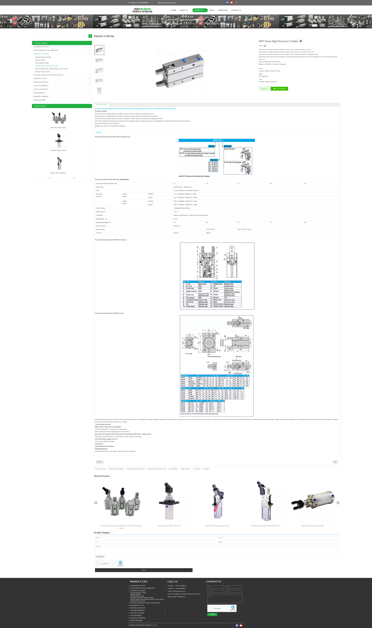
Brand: (261, 74)
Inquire (264, 88)
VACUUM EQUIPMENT (41, 85)
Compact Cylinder (40, 60)
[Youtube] (231, 2)
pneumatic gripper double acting (157, 469)
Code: (260, 79)
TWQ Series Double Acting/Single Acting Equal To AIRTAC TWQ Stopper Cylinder (59, 127)
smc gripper (196, 469)
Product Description (101, 104)
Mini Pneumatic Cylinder (42, 63)
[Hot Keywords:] (90, 36)
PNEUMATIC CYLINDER (41, 54)
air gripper (206, 469)
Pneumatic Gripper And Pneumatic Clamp (46, 66)
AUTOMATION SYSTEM (41, 46)
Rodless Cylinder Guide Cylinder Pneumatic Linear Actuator (51, 68)
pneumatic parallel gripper (116, 469)
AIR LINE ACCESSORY (41, 89)
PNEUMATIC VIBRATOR (41, 96)
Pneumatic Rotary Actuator (42, 71)
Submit (144, 570)
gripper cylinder (185, 469)
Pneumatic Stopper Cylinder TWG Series (59, 150)
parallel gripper (173, 469)
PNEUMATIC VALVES (40, 78)
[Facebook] (227, 2)
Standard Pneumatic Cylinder (43, 57)
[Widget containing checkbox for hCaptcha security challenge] (109, 563)
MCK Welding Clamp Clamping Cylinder (312, 526)
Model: (261, 68)
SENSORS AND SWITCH (41, 82)
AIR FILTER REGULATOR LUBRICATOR (46, 50)
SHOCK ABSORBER (40, 100)
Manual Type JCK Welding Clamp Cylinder (59, 173)
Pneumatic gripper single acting (135, 469)
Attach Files (99, 557)
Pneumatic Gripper (100, 469)
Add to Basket (280, 88)
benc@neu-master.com (168, 3)
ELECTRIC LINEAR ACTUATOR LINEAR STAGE (48, 75)
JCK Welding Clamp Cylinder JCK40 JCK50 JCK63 (265, 526)
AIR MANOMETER (39, 93)
